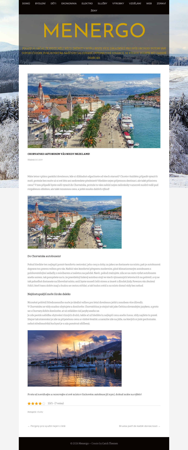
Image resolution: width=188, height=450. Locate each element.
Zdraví (161, 3)
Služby (102, 3)
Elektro (87, 3)
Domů (26, 3)
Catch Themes (110, 443)
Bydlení (40, 3)
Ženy (94, 10)
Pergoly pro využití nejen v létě (46, 426)
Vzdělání (135, 3)
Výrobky (118, 3)
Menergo (94, 32)
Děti (53, 3)
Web (149, 3)
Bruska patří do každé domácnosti (139, 426)
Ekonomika (69, 3)
